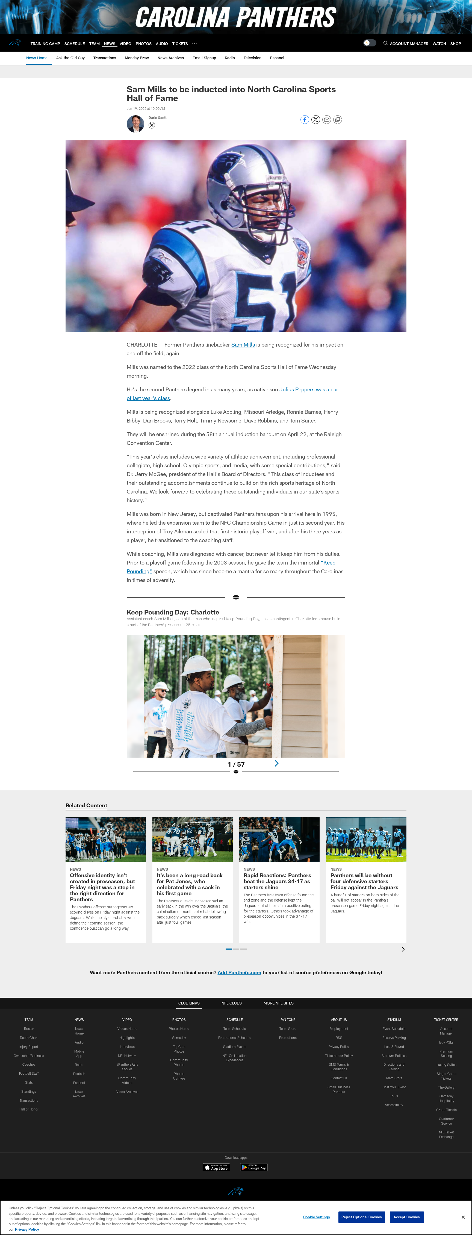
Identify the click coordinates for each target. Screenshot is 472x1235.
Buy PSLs (446, 1042)
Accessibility (394, 1105)
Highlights (127, 1037)
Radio (79, 1064)
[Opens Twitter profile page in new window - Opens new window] (152, 125)
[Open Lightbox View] (236, 708)
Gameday (179, 1037)
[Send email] (326, 122)
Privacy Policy (339, 1046)
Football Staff (29, 1073)
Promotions (288, 1037)
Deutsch (79, 1074)
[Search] (386, 43)
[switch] (369, 42)
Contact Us (339, 1078)
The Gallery (446, 1087)
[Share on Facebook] (304, 122)
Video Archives (127, 1092)
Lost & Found (394, 1046)
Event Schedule (394, 1028)
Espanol (79, 1083)
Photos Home (179, 1028)
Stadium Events (234, 1046)
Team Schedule (234, 1028)
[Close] (463, 1217)
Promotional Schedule (234, 1037)
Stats (29, 1082)
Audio (79, 1042)
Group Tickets (446, 1110)
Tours (394, 1096)
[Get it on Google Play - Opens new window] (254, 1170)
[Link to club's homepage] (15, 42)
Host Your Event (394, 1087)
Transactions (29, 1100)
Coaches (28, 1064)
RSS (339, 1037)
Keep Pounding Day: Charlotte (173, 612)
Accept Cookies (407, 1217)
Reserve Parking (394, 1037)
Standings (28, 1091)
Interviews (127, 1046)
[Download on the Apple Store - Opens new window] (216, 1168)
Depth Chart (29, 1037)
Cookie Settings (316, 1217)
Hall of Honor (29, 1109)
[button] (228, 949)
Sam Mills (243, 344)
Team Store (287, 1028)
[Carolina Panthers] (236, 1192)
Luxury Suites (446, 1064)
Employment (338, 1028)
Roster (29, 1028)
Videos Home (127, 1028)
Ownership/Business (29, 1055)
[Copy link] (337, 120)
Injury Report (28, 1046)
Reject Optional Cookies (361, 1217)
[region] (236, 1217)
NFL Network (127, 1055)
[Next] (276, 763)
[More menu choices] (194, 43)
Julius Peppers (296, 389)
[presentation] (404, 950)
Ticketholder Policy (339, 1055)
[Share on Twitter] (315, 122)
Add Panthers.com (239, 972)
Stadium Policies (394, 1055)
